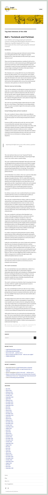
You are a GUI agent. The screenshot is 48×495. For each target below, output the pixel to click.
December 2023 (9, 413)
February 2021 (9, 454)
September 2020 (10, 461)
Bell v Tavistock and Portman (19, 37)
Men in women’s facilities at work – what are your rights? (19, 354)
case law (8, 326)
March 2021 (8, 453)
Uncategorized (24, 324)
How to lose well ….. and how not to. (14, 352)
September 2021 (9, 443)
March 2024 (9, 410)
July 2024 (8, 407)
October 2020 (9, 459)
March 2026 (9, 390)
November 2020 (9, 458)
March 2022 (8, 433)
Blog (6, 478)
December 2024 (9, 402)
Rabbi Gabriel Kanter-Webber (12, 369)
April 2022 (8, 431)
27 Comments (29, 326)
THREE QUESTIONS (10, 356)
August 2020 (9, 463)
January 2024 (9, 412)
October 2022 (9, 425)
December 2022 (9, 421)
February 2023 (9, 420)
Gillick (21, 326)
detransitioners (13, 326)
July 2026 (8, 388)
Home (6, 475)
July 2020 (8, 464)
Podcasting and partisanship (13, 351)
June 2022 (8, 430)
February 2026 (9, 392)
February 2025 (9, 400)
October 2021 (9, 441)
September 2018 (9, 468)
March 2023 (8, 418)
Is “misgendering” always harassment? (26, 375)
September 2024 (9, 405)
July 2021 (8, 446)
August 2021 (8, 445)
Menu (40, 9)
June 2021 (8, 448)
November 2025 (9, 393)
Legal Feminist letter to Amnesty (13, 349)
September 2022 (9, 426)
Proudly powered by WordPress (12, 491)
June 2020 (8, 466)
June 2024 (8, 408)
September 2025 (9, 397)
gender (18, 326)
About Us (7, 481)
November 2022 (9, 423)
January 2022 (9, 436)
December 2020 (9, 456)
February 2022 (9, 435)
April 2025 (8, 398)
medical (23, 326)
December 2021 (9, 438)
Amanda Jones (9, 324)
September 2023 (9, 415)
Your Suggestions (9, 484)
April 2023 (8, 417)
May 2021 (8, 450)
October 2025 (9, 395)
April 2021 (8, 451)
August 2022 (9, 428)
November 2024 (9, 403)
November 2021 (9, 440)
